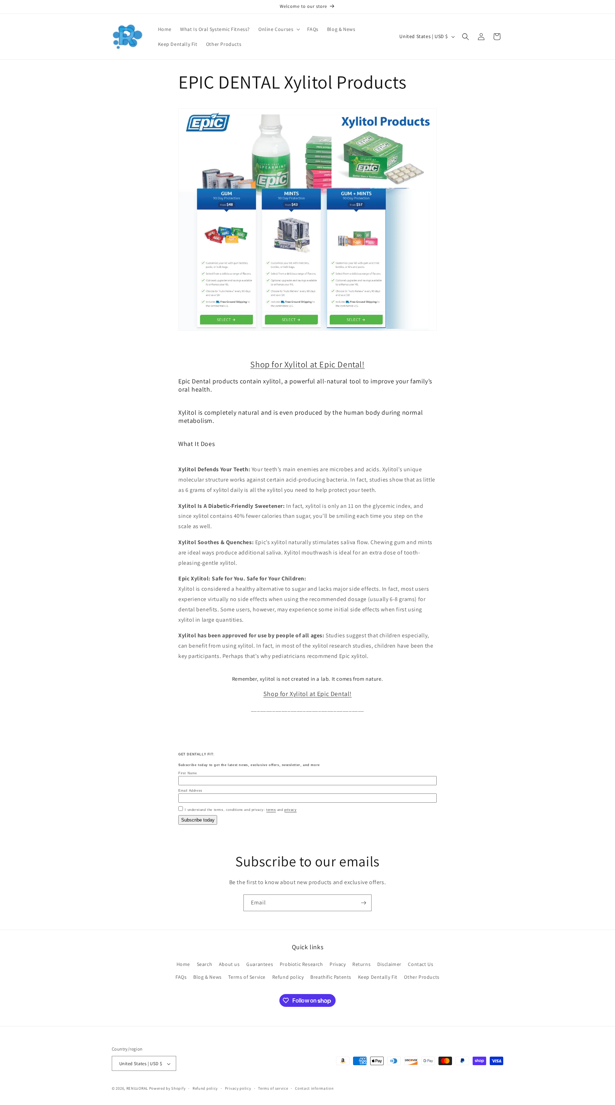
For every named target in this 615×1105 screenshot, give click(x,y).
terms (271, 810)
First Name (187, 773)
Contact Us (420, 964)
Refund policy (288, 977)
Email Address (190, 790)
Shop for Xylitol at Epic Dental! (307, 364)
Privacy (338, 964)
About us (229, 964)
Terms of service (273, 1088)
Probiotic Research (301, 964)
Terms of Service (247, 977)
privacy (290, 810)
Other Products (421, 977)
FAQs (180, 977)
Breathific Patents (330, 977)
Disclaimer (389, 964)
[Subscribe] (363, 902)
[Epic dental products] (307, 330)
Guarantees (259, 964)
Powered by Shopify (167, 1088)
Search (204, 964)
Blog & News (207, 977)
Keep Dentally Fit (378, 977)
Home (183, 964)
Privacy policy (238, 1088)
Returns (361, 964)
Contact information (314, 1088)
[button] (278, 29)
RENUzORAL (137, 1088)
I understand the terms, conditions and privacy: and (240, 810)
